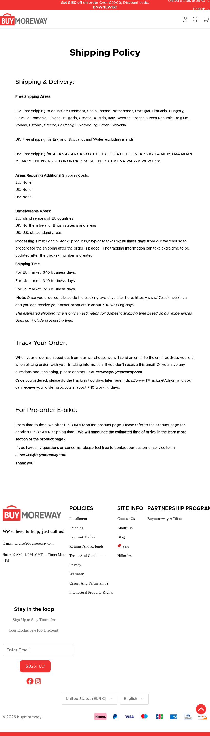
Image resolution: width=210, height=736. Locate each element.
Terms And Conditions (87, 556)
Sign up (35, 666)
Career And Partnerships (88, 583)
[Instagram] (38, 681)
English (199, 9)
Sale (125, 546)
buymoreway (29, 717)
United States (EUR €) (86, 699)
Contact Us (126, 519)
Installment (78, 519)
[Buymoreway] (23, 19)
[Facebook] (29, 681)
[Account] (185, 19)
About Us (125, 528)
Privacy (75, 565)
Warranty (76, 574)
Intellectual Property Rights (91, 592)
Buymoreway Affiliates (165, 519)
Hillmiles (124, 556)
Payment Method (83, 537)
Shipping (76, 528)
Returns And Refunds (86, 546)
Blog (121, 537)
